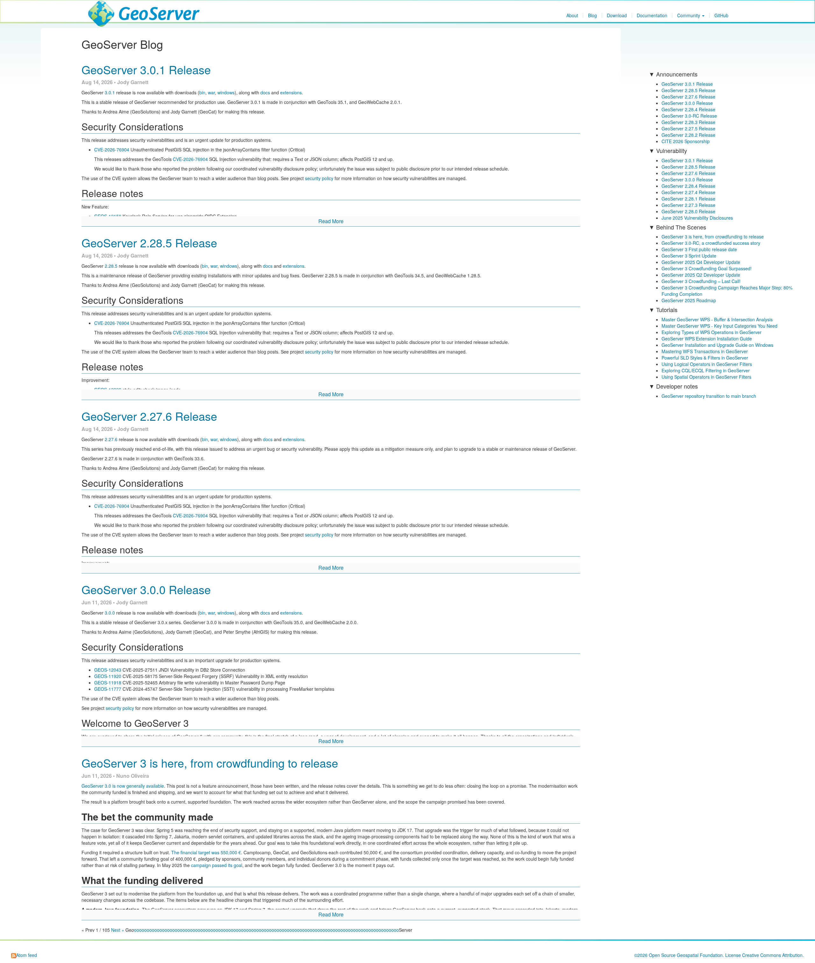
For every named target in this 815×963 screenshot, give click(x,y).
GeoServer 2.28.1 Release (688, 198)
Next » (117, 930)
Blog (592, 15)
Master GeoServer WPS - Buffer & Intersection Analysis (717, 319)
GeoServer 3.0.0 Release (146, 589)
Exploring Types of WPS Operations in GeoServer (712, 332)
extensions (291, 92)
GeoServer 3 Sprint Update (689, 255)
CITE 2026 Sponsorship (686, 141)
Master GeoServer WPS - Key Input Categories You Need (719, 326)
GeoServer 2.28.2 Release (688, 135)
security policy (319, 178)
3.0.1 (110, 92)
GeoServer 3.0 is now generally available (123, 786)
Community (689, 15)
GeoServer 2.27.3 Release (688, 205)
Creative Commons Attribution (772, 955)
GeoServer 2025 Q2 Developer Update (701, 275)
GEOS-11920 (107, 676)
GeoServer (107, 8)
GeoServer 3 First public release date (699, 249)
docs (265, 92)
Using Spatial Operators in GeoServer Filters (706, 377)
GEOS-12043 (107, 670)
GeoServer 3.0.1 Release (146, 69)
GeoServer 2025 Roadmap (689, 300)
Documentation (652, 15)
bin (202, 92)
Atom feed (26, 955)
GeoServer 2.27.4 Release (688, 192)
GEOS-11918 (107, 682)
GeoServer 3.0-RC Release (689, 116)
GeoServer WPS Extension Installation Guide (707, 338)
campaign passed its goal (216, 865)
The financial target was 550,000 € (206, 852)
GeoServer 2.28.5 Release (149, 242)
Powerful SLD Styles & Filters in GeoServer (705, 357)
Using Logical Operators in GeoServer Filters (707, 364)
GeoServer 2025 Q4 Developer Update (701, 262)
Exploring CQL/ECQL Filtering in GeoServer (706, 370)
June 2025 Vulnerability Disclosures (697, 218)
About (572, 15)
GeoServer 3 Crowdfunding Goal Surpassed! (707, 268)
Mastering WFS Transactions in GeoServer (705, 351)
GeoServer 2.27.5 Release (688, 128)
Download (617, 15)
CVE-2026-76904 (111, 149)
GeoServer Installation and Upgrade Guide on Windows (717, 345)
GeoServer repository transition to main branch (709, 396)
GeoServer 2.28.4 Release (688, 109)
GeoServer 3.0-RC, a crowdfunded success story (711, 243)
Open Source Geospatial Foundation (686, 955)
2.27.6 (111, 439)
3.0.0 (110, 612)
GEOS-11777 (107, 689)
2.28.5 (111, 266)
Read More (331, 221)
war (211, 92)
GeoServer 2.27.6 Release (149, 416)
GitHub (721, 15)
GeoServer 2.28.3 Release (688, 122)
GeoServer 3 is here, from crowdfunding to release (210, 763)
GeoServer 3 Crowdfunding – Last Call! (701, 281)
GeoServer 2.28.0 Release (688, 211)
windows (226, 92)
